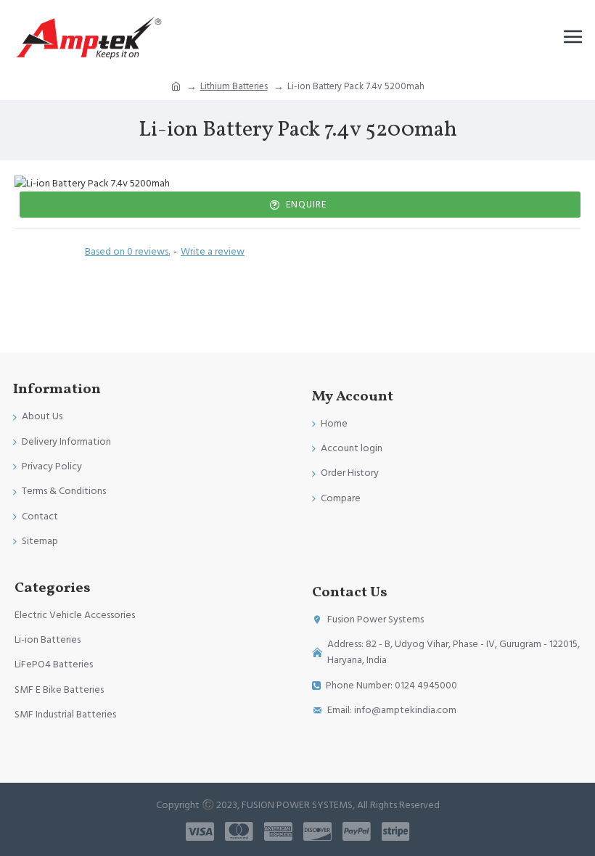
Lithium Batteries (234, 86)
